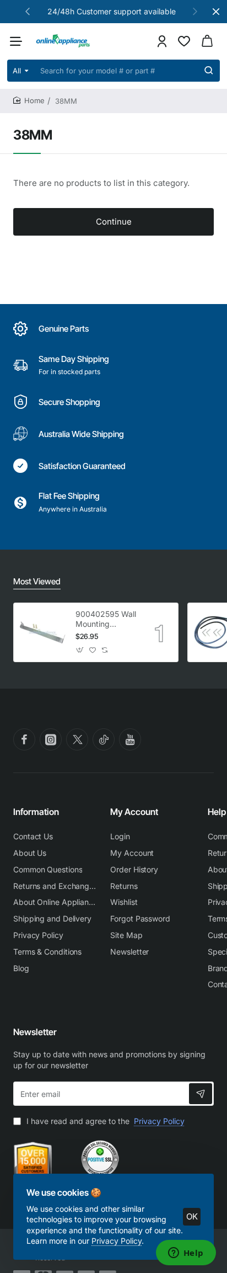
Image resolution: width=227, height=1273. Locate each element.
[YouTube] (130, 739)
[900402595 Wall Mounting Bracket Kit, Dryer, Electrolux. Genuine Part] (43, 632)
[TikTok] (104, 739)
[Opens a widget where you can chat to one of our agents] (185, 1253)
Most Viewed (37, 581)
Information (36, 811)
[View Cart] (207, 41)
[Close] (216, 11)
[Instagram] (51, 739)
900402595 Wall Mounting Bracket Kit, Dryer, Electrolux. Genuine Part (106, 619)
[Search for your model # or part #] (209, 71)
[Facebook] (24, 739)
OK (192, 1216)
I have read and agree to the (104, 1121)
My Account (134, 811)
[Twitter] (77, 739)
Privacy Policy (116, 1240)
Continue (114, 221)
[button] (27, 11)
